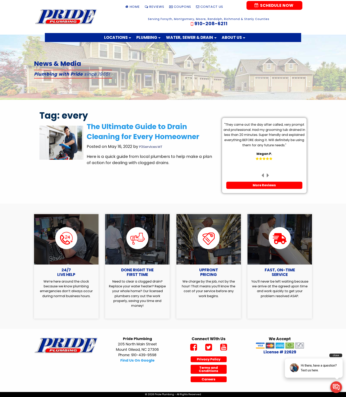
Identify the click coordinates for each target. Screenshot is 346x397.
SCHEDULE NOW (276, 5)
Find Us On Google (137, 360)
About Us (232, 37)
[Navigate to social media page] (193, 348)
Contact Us (211, 6)
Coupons (182, 6)
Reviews (156, 6)
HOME (135, 6)
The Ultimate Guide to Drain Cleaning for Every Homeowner (143, 131)
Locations (116, 37)
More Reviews (264, 185)
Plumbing (146, 37)
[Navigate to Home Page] (66, 16)
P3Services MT (150, 146)
